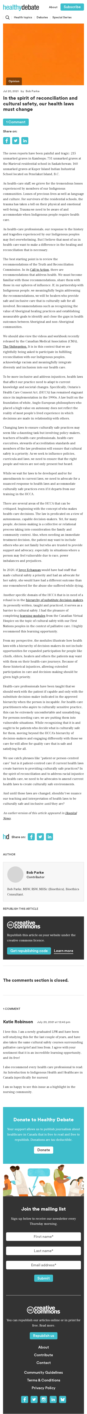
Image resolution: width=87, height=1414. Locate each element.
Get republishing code (29, 951)
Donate (43, 1150)
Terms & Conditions (43, 1380)
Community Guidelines (43, 1372)
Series (62, 17)
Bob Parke (32, 91)
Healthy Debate (21, 7)
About (53, 7)
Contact (43, 1363)
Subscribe (72, 7)
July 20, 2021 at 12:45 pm (53, 1022)
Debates (42, 17)
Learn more (63, 951)
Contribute (43, 1355)
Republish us (43, 1336)
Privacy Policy (43, 1388)
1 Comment (15, 122)
